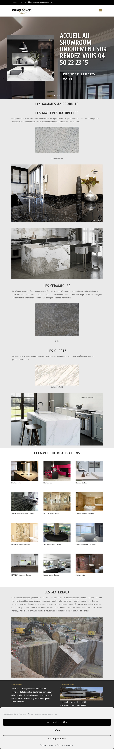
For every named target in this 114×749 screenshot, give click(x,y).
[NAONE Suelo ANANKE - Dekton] (89, 541)
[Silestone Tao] (57, 480)
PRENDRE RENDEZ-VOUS (79, 76)
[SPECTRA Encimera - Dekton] (57, 541)
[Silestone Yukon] (24, 480)
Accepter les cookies (57, 722)
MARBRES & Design (19, 684)
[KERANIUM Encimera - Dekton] (24, 572)
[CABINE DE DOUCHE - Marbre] (24, 541)
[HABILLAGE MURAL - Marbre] (89, 510)
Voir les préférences (57, 738)
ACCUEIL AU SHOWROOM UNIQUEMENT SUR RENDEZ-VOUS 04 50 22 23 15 (83, 49)
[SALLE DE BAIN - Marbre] (57, 510)
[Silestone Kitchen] (89, 480)
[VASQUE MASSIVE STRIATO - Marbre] (24, 510)
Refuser (57, 730)
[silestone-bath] (89, 572)
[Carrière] (57, 672)
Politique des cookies (48, 745)
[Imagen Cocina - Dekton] (57, 572)
